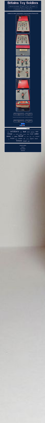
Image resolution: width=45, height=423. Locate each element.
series (25, 136)
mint (29, 141)
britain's (20, 134)
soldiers (14, 131)
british (12, 138)
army (28, 134)
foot (8, 131)
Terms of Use (23, 150)
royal (31, 134)
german (24, 134)
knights (15, 136)
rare (37, 131)
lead (24, 131)
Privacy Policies (22, 148)
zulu (24, 138)
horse (27, 136)
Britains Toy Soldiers (23, 145)
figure (16, 138)
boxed (20, 136)
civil (12, 136)
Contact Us (23, 147)
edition (30, 136)
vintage (9, 134)
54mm (14, 134)
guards (17, 134)
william (33, 136)
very (21, 131)
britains (19, 141)
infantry (9, 136)
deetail (25, 141)
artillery (27, 138)
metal (28, 131)
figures (32, 138)
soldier (36, 134)
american (32, 131)
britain (20, 138)
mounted (37, 136)
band (36, 138)
